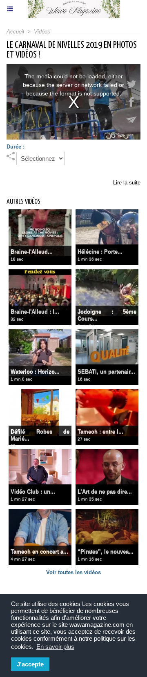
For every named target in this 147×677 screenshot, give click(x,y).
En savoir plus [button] (55, 646)
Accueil (15, 32)
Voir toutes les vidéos (73, 572)
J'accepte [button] (30, 664)
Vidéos (42, 32)
